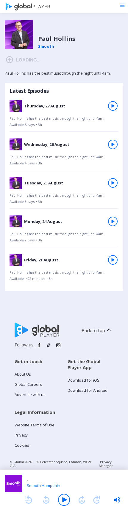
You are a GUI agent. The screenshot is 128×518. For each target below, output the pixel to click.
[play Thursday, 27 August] (113, 106)
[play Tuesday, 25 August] (113, 183)
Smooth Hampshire (44, 485)
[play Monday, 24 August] (113, 221)
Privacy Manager (106, 464)
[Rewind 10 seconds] (46, 500)
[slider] (117, 500)
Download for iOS (83, 380)
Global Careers (28, 384)
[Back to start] (28, 500)
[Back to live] (97, 500)
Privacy (21, 435)
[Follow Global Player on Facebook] (39, 347)
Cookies (22, 445)
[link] (64, 115)
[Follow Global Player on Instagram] (58, 347)
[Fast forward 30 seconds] (82, 500)
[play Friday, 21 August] (113, 260)
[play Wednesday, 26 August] (113, 144)
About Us (23, 374)
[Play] (64, 500)
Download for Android (87, 390)
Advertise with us (30, 394)
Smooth (46, 46)
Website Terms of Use (34, 425)
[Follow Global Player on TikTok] (49, 347)
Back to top (93, 330)
